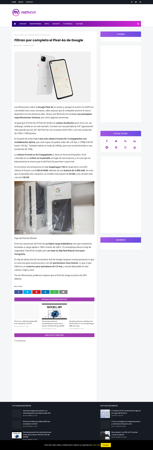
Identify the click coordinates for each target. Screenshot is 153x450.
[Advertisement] (121, 84)
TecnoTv (19, 45)
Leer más (96, 445)
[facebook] (132, 2)
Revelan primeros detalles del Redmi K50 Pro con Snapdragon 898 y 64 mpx (81, 323)
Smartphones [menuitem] (35, 24)
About (20, 2)
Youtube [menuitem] (79, 24)
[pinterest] (116, 147)
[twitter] (136, 2)
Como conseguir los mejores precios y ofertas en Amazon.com (125, 422)
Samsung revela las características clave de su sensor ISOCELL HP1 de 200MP (53, 323)
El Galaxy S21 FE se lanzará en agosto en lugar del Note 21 (126, 412)
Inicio (16, 35)
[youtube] (135, 147)
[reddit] (107, 147)
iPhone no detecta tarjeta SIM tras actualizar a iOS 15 (25, 322)
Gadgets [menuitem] (56, 24)
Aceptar (106, 445)
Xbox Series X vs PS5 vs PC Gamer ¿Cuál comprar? (124, 433)
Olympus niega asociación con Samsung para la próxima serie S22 (37, 412)
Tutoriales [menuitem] (67, 24)
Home (14, 2)
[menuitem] (15, 24)
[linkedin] (135, 141)
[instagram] (140, 2)
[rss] (125, 141)
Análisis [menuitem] (22, 24)
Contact (29, 2)
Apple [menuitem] (46, 24)
